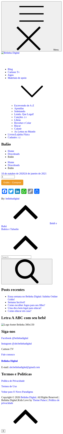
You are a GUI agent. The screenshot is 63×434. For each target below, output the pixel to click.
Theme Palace (40, 400)
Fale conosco (8, 354)
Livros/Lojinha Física (19, 134)
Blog (10, 69)
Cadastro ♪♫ (14, 137)
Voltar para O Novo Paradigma (17, 391)
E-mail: (5, 367)
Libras (17, 120)
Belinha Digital (9, 58)
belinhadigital (12, 198)
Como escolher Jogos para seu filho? (26, 305)
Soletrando (19, 111)
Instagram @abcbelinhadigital (16, 343)
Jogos (11, 75)
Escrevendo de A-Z (24, 105)
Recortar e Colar (22, 123)
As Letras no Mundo (24, 131)
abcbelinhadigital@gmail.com (24, 367)
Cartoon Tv (14, 72)
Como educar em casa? (19, 311)
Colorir (17, 128)
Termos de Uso (9, 386)
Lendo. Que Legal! (24, 114)
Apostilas (19, 108)
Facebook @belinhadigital (14, 338)
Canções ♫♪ (20, 117)
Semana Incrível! (16, 302)
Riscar (17, 125)
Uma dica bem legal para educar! (24, 308)
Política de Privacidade (13, 381)
